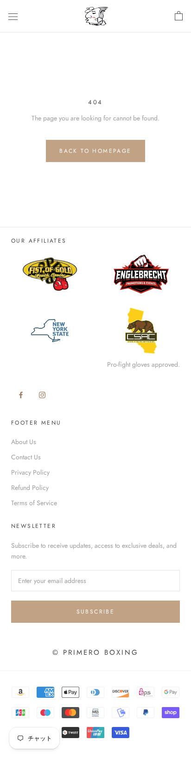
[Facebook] (21, 394)
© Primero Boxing (95, 652)
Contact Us (26, 457)
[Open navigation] (13, 16)
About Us (23, 441)
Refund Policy (30, 487)
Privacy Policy (30, 472)
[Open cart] (179, 16)
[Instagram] (42, 394)
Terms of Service (34, 502)
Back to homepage (95, 151)
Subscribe (95, 612)
